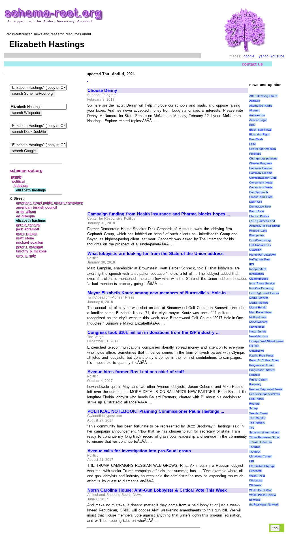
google (249, 56)
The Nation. (257, 422)
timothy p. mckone (31, 251)
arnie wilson (26, 212)
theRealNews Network (263, 504)
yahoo (263, 56)
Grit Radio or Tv (260, 245)
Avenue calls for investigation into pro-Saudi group (139, 451)
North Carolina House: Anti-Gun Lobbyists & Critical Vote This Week (157, 490)
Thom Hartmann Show (264, 437)
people (16, 177)
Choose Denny (102, 90)
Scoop (253, 408)
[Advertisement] (135, 164)
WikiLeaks (255, 480)
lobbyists (21, 186)
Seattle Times (258, 413)
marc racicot (26, 234)
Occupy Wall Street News (266, 341)
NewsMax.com (258, 336)
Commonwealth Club (263, 177)
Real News (256, 398)
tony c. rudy (26, 256)
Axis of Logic (258, 120)
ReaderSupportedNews (264, 394)
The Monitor (257, 418)
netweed (255, 499)
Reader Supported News (265, 389)
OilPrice (254, 345)
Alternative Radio (260, 105)
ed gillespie (25, 216)
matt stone (25, 238)
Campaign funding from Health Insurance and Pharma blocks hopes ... (159, 214)
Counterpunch (258, 192)
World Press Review (262, 494)
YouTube (277, 56)
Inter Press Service (262, 283)
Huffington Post (259, 259)
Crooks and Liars (260, 196)
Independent (257, 269)
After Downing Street (263, 96)
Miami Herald (257, 307)
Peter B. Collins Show (264, 360)
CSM (252, 144)
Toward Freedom (260, 442)
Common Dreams (260, 168)
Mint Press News (260, 312)
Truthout (254, 451)
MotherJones (257, 317)
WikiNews (255, 485)
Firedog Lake (258, 230)
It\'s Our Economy (261, 288)
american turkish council (36, 207)
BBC (252, 124)
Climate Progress (260, 163)
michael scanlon (29, 243)
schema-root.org (26, 170)
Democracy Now (260, 206)
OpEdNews (256, 350)
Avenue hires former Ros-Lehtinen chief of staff (136, 372)
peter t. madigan (29, 247)
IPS (251, 264)
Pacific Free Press (261, 355)
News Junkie (257, 331)
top (275, 528)
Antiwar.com (257, 115)
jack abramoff (27, 229)
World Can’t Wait (260, 490)
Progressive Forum (261, 365)
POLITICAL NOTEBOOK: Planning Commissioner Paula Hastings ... (156, 411)
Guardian (255, 249)
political (18, 181)
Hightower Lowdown (262, 254)
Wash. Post (257, 475)
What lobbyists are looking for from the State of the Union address (156, 253)
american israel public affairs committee (49, 203)
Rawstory (255, 384)
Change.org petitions (263, 158)
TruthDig (254, 446)
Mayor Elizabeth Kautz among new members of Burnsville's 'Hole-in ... (159, 293)
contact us (252, 64)
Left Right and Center (264, 293)
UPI (251, 461)
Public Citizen (258, 379)
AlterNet (254, 100)
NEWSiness (257, 326)
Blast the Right (259, 134)
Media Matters (258, 297)
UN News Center (260, 456)
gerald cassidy (28, 225)
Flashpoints (256, 235)
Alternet (254, 110)
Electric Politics (259, 216)
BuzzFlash (256, 139)
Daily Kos (255, 201)
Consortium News (260, 182)
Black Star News (260, 129)
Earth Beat (256, 211)
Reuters (254, 403)
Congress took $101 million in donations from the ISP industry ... (153, 332)
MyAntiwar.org (258, 321)
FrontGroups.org (260, 240)
